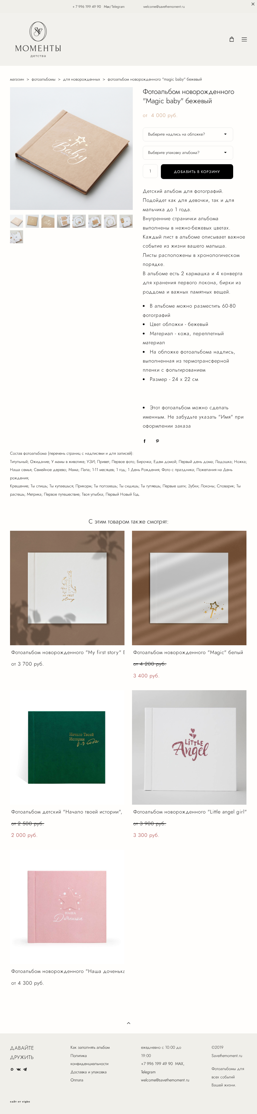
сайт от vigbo (20, 1101)
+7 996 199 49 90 (157, 1064)
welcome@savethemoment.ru (165, 1080)
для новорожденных (81, 79)
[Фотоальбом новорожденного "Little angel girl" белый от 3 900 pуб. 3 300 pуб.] (189, 747)
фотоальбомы (43, 79)
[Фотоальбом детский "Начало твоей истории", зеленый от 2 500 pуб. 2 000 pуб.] (67, 747)
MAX (179, 1064)
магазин (17, 79)
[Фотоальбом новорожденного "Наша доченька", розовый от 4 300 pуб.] (67, 907)
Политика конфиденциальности (89, 1060)
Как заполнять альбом (90, 1047)
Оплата (77, 1080)
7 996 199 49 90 (88, 6)
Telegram (148, 1072)
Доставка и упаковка (89, 1072)
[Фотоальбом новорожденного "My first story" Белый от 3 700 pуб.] (67, 588)
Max (107, 6)
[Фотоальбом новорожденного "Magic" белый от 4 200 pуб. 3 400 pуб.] (189, 588)
